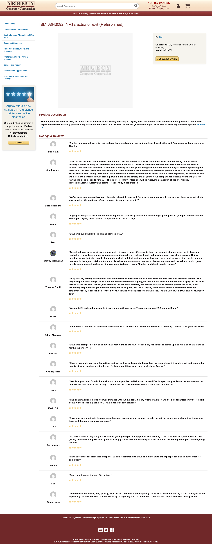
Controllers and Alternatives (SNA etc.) (19, 36)
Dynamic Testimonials (83, 518)
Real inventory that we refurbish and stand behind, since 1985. (106, 13)
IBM (160, 37)
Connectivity (9, 24)
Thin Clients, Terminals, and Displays (16, 77)
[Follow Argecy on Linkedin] (100, 530)
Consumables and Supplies (16, 29)
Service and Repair (12, 65)
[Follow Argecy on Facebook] (112, 530)
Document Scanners (13, 43)
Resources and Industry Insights (124, 518)
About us (66, 518)
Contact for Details (167, 58)
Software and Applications (15, 71)
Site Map (145, 518)
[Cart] (199, 4)
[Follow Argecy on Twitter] (106, 530)
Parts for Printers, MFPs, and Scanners (16, 50)
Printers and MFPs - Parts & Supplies (16, 58)
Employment (101, 518)
